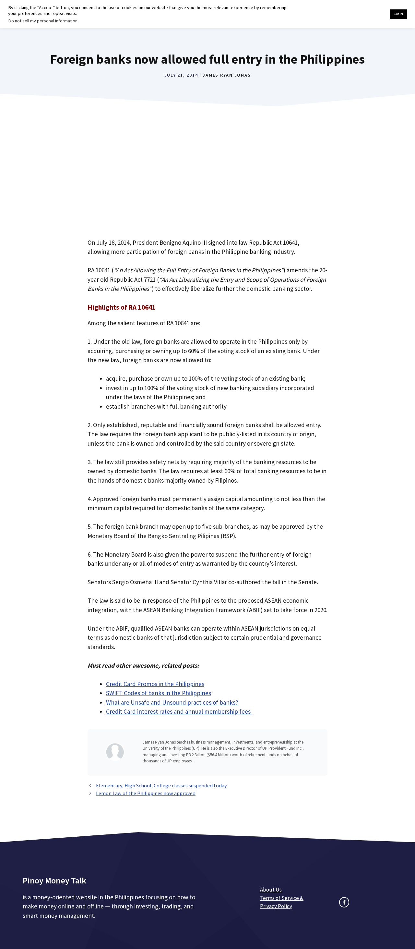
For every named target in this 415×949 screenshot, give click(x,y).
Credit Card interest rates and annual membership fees (179, 711)
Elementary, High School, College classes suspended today (161, 785)
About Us (271, 889)
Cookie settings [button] (369, 14)
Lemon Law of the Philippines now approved (146, 793)
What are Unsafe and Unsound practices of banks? (172, 702)
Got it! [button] (398, 14)
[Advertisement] (207, 180)
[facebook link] (344, 902)
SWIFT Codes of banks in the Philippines (158, 693)
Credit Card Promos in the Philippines (155, 684)
